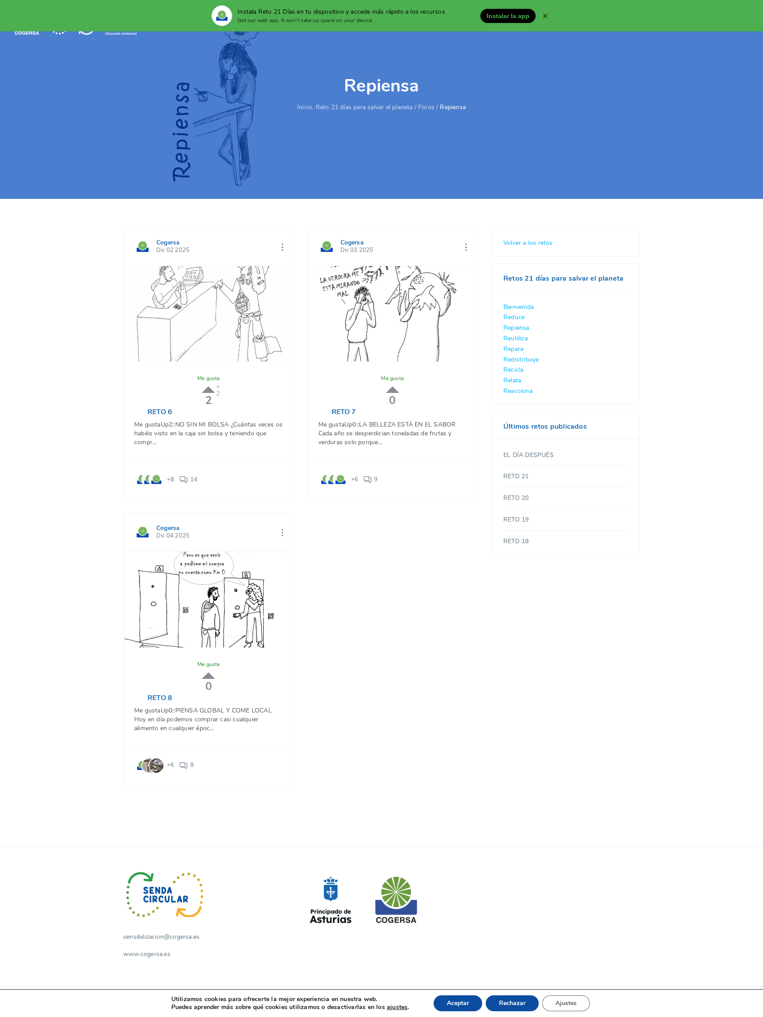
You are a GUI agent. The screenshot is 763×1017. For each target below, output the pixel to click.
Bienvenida (518, 307)
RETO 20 (516, 498)
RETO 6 (159, 412)
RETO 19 (516, 519)
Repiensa (516, 328)
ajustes (397, 1007)
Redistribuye (521, 359)
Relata (512, 380)
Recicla (513, 370)
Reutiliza (515, 338)
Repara (513, 349)
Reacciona (518, 391)
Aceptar (458, 1003)
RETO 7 (344, 412)
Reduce (514, 317)
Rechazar (512, 1003)
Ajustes (566, 1003)
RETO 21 (516, 476)
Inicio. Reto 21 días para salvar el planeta (355, 107)
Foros (426, 107)
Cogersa (168, 242)
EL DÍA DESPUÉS (528, 455)
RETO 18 (516, 541)
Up (208, 389)
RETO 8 (159, 698)
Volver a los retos (528, 243)
